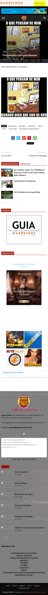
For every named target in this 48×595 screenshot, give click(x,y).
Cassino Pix (24, 568)
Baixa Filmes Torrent (24, 575)
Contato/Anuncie (24, 588)
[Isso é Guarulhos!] (7, 475)
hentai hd (24, 560)
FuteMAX (24, 563)
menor (4, 129)
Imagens (22, 586)
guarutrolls (32, 126)
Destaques (6, 51)
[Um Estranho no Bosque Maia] (7, 195)
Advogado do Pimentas (24, 516)
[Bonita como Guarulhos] (7, 497)
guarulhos (22, 126)
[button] (44, 18)
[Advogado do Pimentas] (7, 519)
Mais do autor (26, 164)
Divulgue (37, 586)
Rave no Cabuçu (21, 483)
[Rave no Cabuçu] (7, 486)
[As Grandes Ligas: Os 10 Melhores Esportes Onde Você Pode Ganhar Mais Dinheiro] (7, 173)
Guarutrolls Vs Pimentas (25, 181)
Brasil (8, 586)
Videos (29, 586)
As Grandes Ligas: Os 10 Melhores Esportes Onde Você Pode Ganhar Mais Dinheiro (29, 172)
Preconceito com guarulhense (29, 129)
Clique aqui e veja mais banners (24, 459)
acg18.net (24, 266)
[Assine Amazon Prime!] (24, 11)
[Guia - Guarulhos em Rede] (24, 243)
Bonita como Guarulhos (24, 494)
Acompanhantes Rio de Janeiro (24, 553)
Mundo (14, 586)
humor (40, 126)
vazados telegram (24, 555)
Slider (20, 51)
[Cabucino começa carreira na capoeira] (7, 531)
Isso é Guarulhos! (21, 472)
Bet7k (24, 570)
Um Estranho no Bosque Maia (27, 192)
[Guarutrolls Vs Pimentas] (7, 184)
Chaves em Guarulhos (23, 505)
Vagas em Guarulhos (13, 372)
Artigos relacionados (10, 164)
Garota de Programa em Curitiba (24, 558)
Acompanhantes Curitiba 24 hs (24, 264)
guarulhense (12, 126)
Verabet (24, 565)
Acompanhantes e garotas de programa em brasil (24, 572)
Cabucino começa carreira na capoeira (30, 528)
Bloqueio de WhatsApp (38, 156)
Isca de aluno (6, 156)
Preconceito (13, 129)
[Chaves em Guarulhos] (7, 508)
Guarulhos (14, 51)
